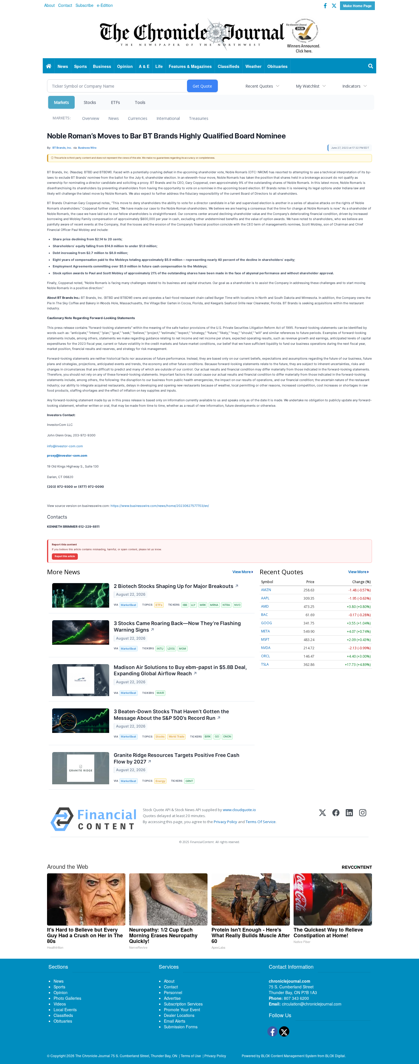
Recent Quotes (259, 86)
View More (242, 571)
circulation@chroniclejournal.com (311, 1004)
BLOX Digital (335, 1055)
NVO (237, 604)
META (265, 631)
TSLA (265, 664)
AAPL (265, 598)
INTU (160, 648)
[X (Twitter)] (322, 819)
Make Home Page (357, 5)
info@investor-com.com (65, 446)
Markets (61, 102)
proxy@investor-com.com (67, 456)
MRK (203, 604)
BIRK (208, 736)
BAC (264, 614)
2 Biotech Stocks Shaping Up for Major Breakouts (176, 586)
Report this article (65, 556)
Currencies (137, 118)
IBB (185, 604)
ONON (227, 736)
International (168, 118)
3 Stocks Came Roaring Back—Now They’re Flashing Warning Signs (177, 626)
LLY (193, 604)
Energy (160, 781)
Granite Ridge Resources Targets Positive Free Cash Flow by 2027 (176, 758)
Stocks (90, 102)
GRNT (189, 781)
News (113, 118)
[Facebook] (336, 819)
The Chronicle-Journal (92, 1055)
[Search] (370, 66)
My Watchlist (308, 86)
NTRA (226, 604)
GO (217, 736)
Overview (90, 118)
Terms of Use (191, 1055)
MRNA (214, 604)
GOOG (266, 622)
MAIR (160, 692)
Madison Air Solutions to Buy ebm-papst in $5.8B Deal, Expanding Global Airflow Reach (180, 670)
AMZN (266, 589)
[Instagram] (363, 819)
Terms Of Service (261, 821)
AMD (265, 606)
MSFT (265, 639)
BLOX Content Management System (289, 1055)
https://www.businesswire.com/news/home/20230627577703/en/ (160, 506)
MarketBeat (128, 604)
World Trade (176, 736)
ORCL (265, 656)
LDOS (171, 648)
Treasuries (198, 118)
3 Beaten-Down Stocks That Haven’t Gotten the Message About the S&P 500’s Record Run (171, 714)
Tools (140, 102)
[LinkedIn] (349, 819)
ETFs (115, 102)
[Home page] (209, 34)
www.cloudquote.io (239, 809)
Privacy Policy (225, 821)
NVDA (265, 647)
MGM (182, 648)
